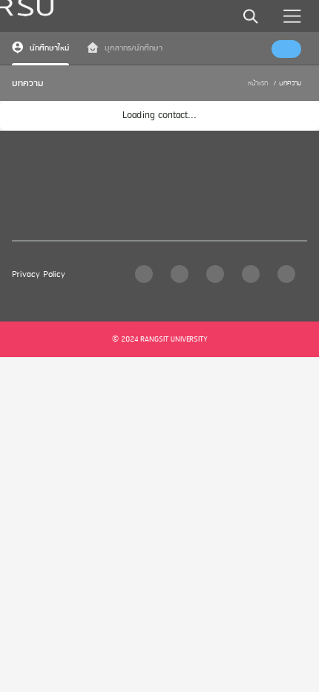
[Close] (244, 20)
